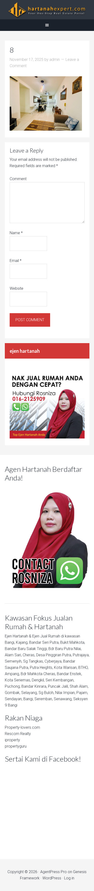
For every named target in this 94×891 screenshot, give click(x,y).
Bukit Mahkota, (72, 642)
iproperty (12, 740)
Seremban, (43, 699)
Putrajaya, (81, 655)
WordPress (51, 878)
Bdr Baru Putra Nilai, (64, 648)
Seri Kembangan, (60, 680)
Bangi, (10, 642)
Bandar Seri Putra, (44, 642)
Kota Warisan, (65, 667)
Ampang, (12, 674)
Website (16, 288)
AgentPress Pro (53, 872)
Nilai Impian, (65, 692)
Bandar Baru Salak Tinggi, (26, 648)
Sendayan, (13, 699)
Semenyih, (13, 661)
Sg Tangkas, (33, 661)
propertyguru (16, 746)
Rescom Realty (18, 733)
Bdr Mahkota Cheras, (38, 674)
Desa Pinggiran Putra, (54, 655)
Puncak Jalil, (58, 686)
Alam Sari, (13, 655)
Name (16, 233)
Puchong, (12, 686)
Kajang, (22, 642)
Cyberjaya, (53, 661)
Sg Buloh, (46, 692)
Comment (18, 179)
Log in (69, 878)
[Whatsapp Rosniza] (47, 437)
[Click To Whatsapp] (47, 536)
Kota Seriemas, (18, 680)
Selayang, (29, 692)
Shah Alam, (79, 686)
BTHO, (83, 667)
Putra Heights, (41, 667)
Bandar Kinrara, (34, 686)
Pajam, (82, 692)
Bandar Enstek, (69, 674)
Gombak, (12, 692)
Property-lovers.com (22, 727)
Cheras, (29, 655)
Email (15, 260)
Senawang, (63, 699)
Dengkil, (38, 680)
